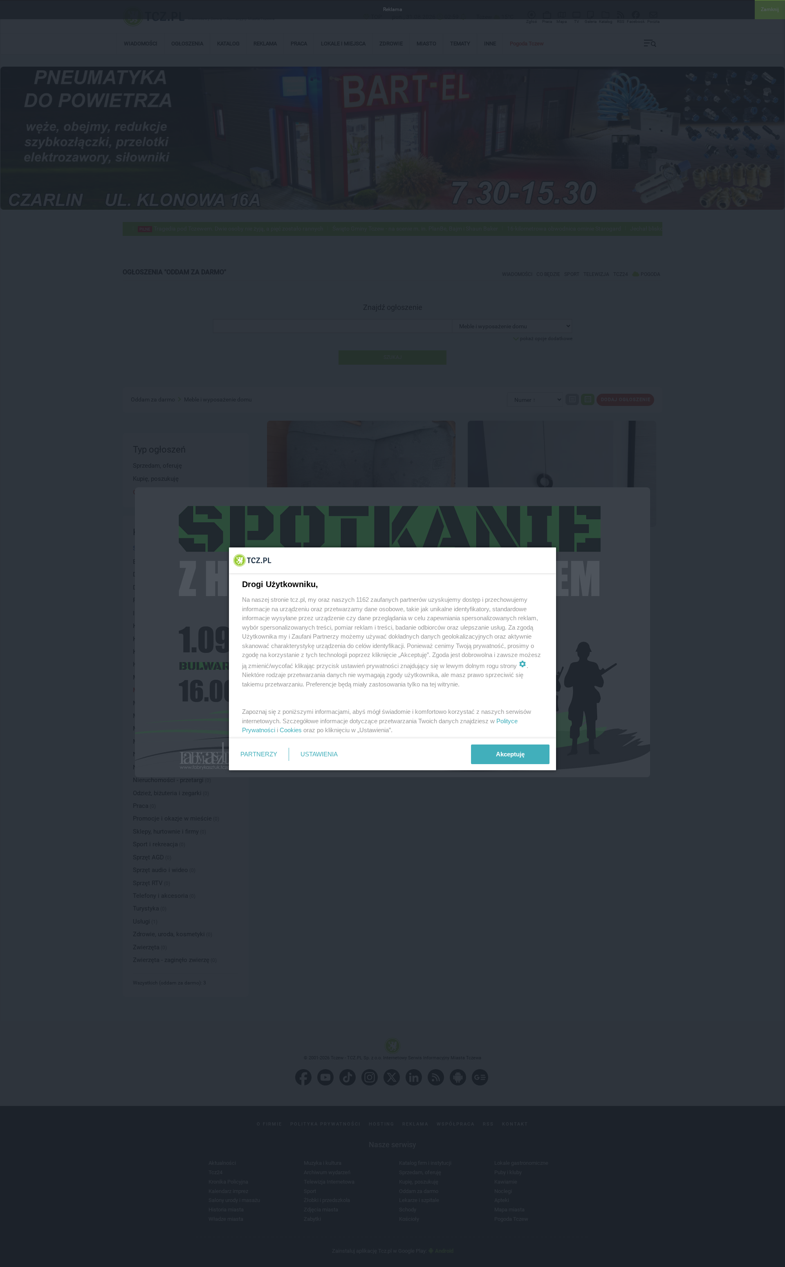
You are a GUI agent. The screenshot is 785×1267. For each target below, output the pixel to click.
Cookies (291, 730)
